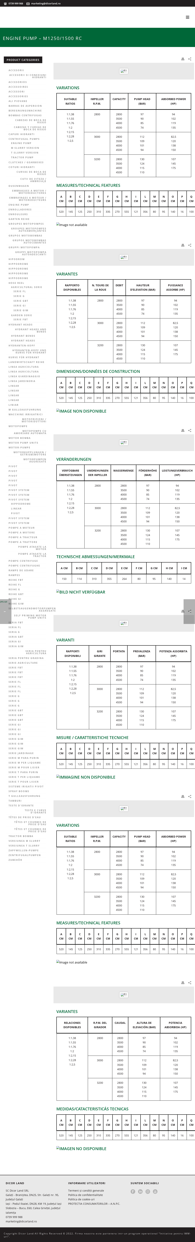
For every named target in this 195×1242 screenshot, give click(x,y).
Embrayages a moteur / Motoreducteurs (27, 199)
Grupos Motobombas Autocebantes (29, 241)
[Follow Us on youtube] (155, 1191)
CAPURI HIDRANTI (22, 134)
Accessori (17, 92)
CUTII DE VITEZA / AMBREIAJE (33, 180)
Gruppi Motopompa (24, 247)
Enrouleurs (18, 214)
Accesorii (16, 70)
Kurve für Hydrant (24, 357)
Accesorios (18, 82)
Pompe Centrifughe (24, 566)
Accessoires (18, 87)
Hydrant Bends (23, 336)
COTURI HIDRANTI (22, 167)
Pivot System (19, 490)
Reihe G (14, 589)
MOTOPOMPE (18, 426)
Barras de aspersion (25, 106)
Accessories (18, 96)
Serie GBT (21, 301)
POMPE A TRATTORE (23, 542)
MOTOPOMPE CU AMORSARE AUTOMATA (30, 432)
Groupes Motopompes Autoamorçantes (28, 230)
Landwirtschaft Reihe (27, 362)
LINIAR (14, 405)
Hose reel (16, 283)
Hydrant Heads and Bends (30, 330)
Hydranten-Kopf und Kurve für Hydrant (29, 351)
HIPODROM (17, 259)
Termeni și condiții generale (86, 1190)
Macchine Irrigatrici (26, 414)
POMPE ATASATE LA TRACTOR (32, 555)
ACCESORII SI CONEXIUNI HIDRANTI (27, 76)
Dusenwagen (19, 186)
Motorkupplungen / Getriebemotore (30, 453)
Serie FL (20, 291)
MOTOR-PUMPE (19, 447)
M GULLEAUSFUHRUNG (25, 410)
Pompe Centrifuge (23, 561)
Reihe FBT (16, 580)
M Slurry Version (25, 148)
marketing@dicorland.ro (46, 3)
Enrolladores (20, 209)
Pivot (13, 466)
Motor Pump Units (23, 443)
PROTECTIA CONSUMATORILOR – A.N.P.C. (94, 1203)
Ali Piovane (18, 101)
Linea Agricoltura (24, 367)
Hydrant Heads (21, 325)
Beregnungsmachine (25, 111)
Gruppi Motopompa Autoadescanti (30, 253)
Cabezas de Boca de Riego (30, 121)
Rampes (14, 575)
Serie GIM (21, 310)
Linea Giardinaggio (24, 376)
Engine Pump (21, 143)
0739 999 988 (16, 3)
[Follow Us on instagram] (147, 1191)
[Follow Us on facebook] (133, 1191)
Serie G (19, 296)
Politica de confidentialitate (85, 1195)
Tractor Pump (22, 157)
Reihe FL (15, 585)
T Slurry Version (25, 153)
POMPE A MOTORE (22, 532)
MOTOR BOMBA (20, 438)
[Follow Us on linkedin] (140, 1191)
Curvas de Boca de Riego (31, 173)
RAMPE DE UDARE (21, 570)
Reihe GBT (16, 594)
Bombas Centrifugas (25, 115)
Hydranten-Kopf (22, 346)
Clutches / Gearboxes (26, 162)
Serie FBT (21, 319)
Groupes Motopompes (26, 224)
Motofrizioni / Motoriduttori (34, 420)
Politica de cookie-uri (81, 1199)
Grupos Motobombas (25, 236)
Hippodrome (18, 264)
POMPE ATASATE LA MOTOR (32, 548)
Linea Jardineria (22, 381)
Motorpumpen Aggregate (34, 460)
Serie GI (20, 306)
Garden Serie (21, 315)
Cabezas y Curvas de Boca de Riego (30, 128)
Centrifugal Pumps (24, 139)
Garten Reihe (19, 219)
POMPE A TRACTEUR (23, 537)
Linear (14, 386)
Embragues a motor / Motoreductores (29, 192)
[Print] (182, 58)
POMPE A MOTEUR (22, 528)
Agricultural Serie (26, 287)
